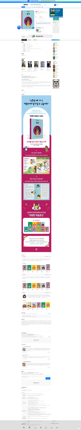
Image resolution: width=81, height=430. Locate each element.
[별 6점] (25, 376)
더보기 (58, 61)
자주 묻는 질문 (55, 424)
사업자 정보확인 (38, 424)
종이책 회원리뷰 (24, 344)
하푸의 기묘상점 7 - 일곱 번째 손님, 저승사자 (57, 66)
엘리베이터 (23, 308)
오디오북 (26, 8)
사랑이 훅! (56, 53)
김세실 (24, 292)
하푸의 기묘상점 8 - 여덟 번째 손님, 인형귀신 (57, 69)
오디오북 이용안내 (56, 21)
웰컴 (22, 8)
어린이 (29, 8)
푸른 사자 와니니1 (56, 56)
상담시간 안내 (57, 424)
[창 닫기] (43, 28)
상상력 (37, 308)
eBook (23, 8)
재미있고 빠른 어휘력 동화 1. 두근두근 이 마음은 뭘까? (29, 309)
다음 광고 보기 (59, 5)
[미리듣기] (50, 91)
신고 (30, 347)
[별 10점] (26, 376)
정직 (46, 308)
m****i (26, 347)
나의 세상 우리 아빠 (34, 308)
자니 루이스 (24, 256)
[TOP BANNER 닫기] (80, 1)
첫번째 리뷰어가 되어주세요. (37, 13)
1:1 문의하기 (52, 424)
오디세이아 (39, 30)
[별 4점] (24, 376)
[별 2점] (23, 376)
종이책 (36, 25)
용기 (41, 308)
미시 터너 (25, 274)
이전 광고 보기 (58, 5)
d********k (27, 362)
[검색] (45, 4)
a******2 (26, 355)
